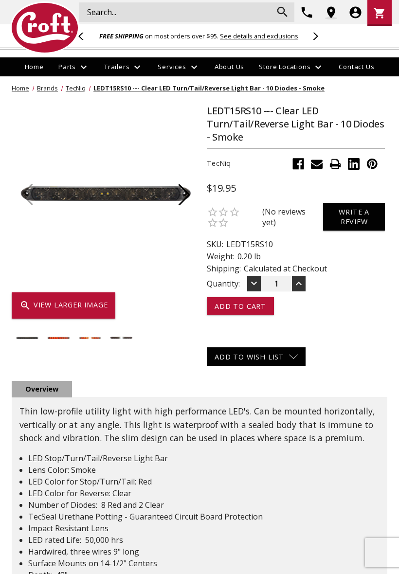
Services (179, 67)
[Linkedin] (354, 164)
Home (34, 66)
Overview (41, 389)
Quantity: (223, 283)
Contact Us (356, 66)
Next (314, 36)
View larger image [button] (63, 305)
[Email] (317, 164)
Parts (74, 67)
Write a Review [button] (354, 216)
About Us (229, 66)
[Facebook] (298, 164)
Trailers (123, 67)
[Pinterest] (372, 164)
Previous (85, 36)
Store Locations (291, 67)
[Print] (335, 164)
